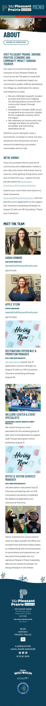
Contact (23, 632)
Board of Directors (16, 42)
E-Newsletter (23, 646)
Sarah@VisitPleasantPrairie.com (21, 266)
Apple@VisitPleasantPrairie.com (21, 312)
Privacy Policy (23, 635)
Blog (23, 629)
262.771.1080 (23, 616)
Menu (38, 8)
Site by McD (23, 656)
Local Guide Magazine (23, 649)
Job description (12, 362)
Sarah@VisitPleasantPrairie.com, (19, 198)
